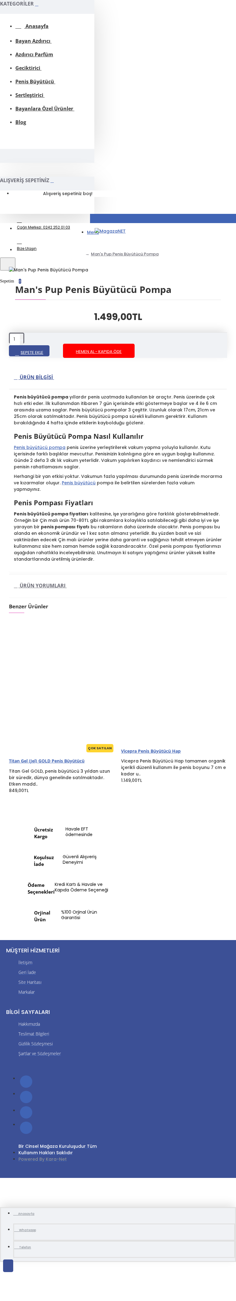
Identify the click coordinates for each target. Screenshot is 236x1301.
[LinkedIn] (26, 1128)
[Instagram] (26, 1112)
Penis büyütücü (79, 483)
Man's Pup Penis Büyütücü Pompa (125, 254)
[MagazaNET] (110, 231)
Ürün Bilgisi (36, 377)
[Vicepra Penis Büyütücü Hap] (167, 679)
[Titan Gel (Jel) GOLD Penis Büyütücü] (55, 679)
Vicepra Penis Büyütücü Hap (151, 751)
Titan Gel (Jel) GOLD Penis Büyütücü (47, 761)
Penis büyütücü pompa (39, 447)
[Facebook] (26, 1081)
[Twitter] (26, 1097)
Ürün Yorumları (42, 585)
